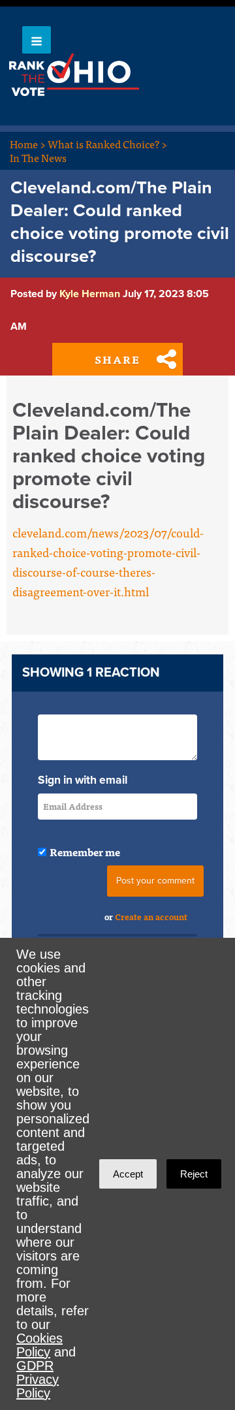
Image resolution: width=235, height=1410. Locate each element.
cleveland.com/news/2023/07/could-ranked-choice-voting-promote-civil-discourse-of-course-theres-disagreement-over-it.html (108, 562)
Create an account (151, 916)
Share (117, 359)
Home (28, 143)
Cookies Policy (39, 1345)
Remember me (85, 851)
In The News (38, 157)
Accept (128, 1173)
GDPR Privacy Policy (37, 1379)
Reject (194, 1173)
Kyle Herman (89, 293)
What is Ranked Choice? (107, 143)
